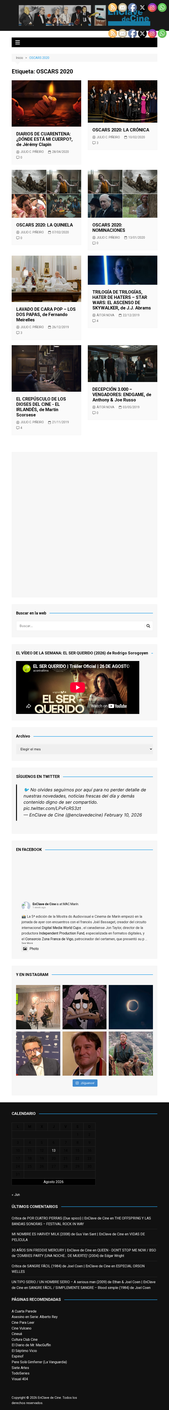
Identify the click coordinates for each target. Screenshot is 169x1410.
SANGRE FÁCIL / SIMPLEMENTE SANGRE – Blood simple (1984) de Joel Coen (90, 1288)
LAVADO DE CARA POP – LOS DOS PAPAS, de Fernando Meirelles (46, 314)
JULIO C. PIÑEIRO (32, 152)
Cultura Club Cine (25, 1339)
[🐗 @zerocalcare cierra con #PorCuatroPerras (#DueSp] (84, 1007)
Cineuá (17, 1334)
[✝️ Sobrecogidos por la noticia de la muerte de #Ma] (38, 1054)
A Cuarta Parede (24, 1311)
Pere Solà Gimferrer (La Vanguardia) (39, 1362)
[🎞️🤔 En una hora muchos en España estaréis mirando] (131, 1007)
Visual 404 (20, 1379)
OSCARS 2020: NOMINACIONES (108, 227)
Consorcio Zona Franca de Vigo (49, 939)
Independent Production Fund (61, 933)
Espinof (18, 1356)
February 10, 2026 (123, 815)
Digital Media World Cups (61, 928)
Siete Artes (20, 1368)
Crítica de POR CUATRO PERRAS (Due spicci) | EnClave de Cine (60, 1218)
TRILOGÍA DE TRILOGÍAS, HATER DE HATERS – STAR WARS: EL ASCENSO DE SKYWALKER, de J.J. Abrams (121, 300)
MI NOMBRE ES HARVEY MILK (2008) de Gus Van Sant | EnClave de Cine (68, 1234)
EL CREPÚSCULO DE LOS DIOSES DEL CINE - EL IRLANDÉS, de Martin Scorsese (41, 407)
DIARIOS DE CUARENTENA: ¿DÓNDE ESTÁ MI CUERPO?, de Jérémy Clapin (44, 139)
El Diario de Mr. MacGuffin (31, 1345)
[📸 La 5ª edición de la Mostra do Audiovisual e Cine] (38, 1007)
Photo (34, 949)
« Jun (16, 1195)
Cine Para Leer (23, 1322)
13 (54, 1150)
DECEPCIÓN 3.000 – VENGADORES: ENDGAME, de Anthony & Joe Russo (121, 395)
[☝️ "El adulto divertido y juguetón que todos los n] (84, 1054)
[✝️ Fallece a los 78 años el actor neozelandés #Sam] (131, 1054)
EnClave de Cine (44, 904)
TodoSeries (20, 1373)
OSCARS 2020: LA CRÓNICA (120, 130)
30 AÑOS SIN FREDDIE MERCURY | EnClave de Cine (52, 1250)
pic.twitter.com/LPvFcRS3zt (52, 808)
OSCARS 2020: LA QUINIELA (44, 225)
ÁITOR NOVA (105, 315)
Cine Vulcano (21, 1328)
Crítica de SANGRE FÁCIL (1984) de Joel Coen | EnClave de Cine (61, 1266)
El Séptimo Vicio (24, 1351)
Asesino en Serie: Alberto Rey (35, 1317)
